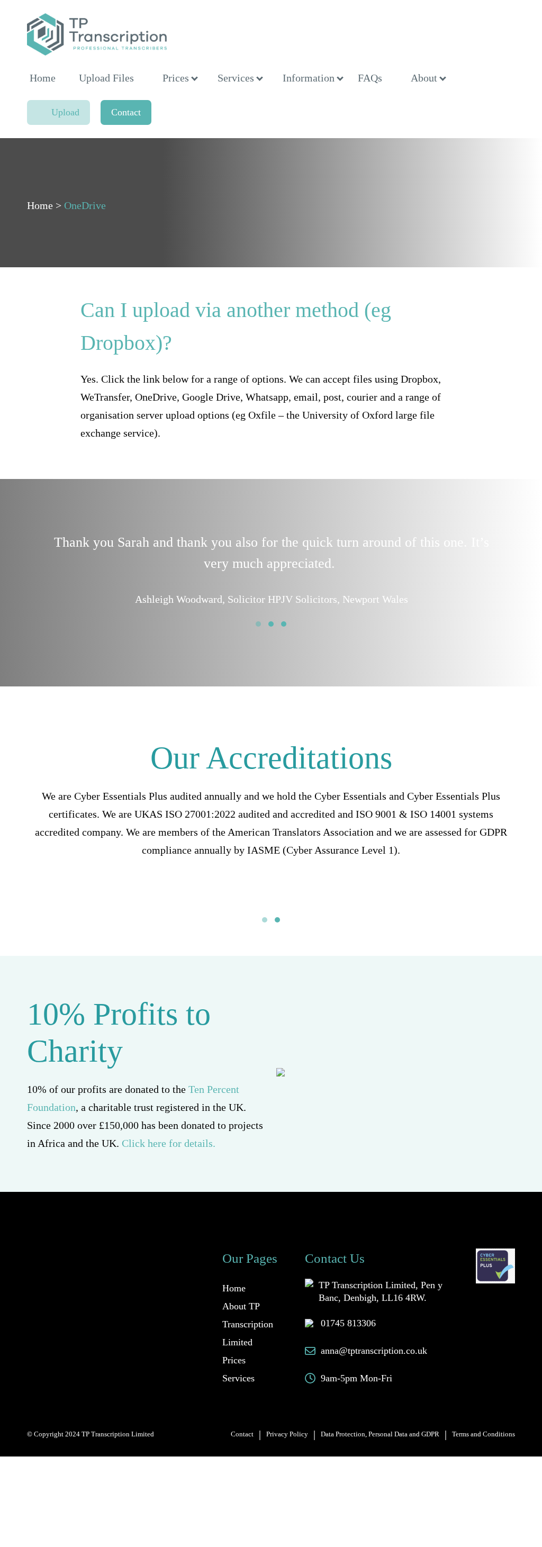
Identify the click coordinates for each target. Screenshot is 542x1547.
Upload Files (106, 78)
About (424, 78)
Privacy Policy (287, 1434)
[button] (258, 624)
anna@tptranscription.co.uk (374, 1350)
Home (43, 78)
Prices (175, 78)
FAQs (370, 78)
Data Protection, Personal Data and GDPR (380, 1434)
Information (309, 78)
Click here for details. (168, 1143)
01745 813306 (348, 1323)
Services (236, 78)
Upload (65, 112)
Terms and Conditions (483, 1434)
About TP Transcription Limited (247, 1324)
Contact (126, 112)
